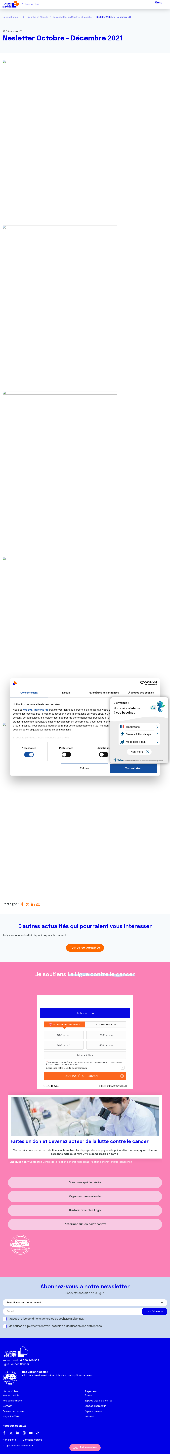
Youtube (31, 1433)
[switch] (66, 754)
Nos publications (12, 1401)
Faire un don (88, 1447)
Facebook (4, 1433)
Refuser (84, 768)
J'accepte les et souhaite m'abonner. (46, 1318)
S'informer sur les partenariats (85, 1224)
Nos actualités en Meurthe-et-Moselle (72, 17)
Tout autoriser (133, 768)
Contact (7, 1406)
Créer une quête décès (85, 1182)
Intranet (89, 1417)
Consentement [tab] (29, 692)
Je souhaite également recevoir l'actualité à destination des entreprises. (55, 1326)
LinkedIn (17, 1433)
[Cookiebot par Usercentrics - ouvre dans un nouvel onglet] (142, 683)
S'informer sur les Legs (85, 1210)
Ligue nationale (10, 17)
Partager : (11, 904)
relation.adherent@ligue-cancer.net (111, 1162)
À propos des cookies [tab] (141, 692)
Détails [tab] (66, 692)
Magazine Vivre (11, 1417)
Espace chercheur (95, 1406)
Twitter (11, 1433)
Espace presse (93, 1411)
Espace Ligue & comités (98, 1401)
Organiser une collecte (85, 1196)
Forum (88, 1395)
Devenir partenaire (13, 1411)
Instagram (24, 1433)
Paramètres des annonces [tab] (103, 692)
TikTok (37, 1433)
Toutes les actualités (85, 947)
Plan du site (9, 1440)
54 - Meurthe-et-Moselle (35, 17)
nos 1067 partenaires (35, 709)
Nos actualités (11, 1395)
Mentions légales (32, 1440)
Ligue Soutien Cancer (16, 1364)
